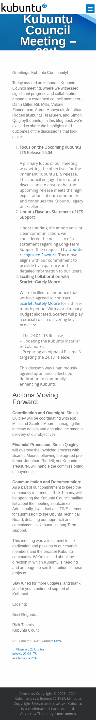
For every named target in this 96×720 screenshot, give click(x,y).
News (57, 640)
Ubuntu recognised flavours (51, 252)
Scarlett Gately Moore (40, 303)
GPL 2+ (60, 704)
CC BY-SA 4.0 (62, 698)
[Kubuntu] (24, 11)
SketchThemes (65, 714)
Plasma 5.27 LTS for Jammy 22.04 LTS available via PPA (28, 653)
